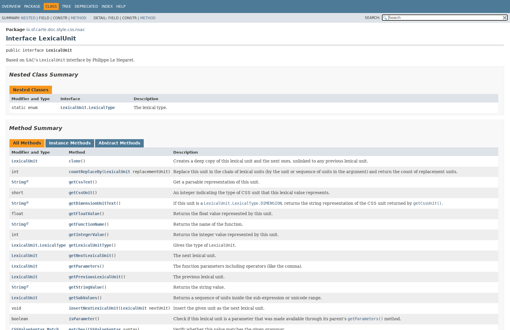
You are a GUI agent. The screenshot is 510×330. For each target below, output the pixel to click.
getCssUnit (80, 192)
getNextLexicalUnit (90, 255)
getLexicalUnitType (90, 245)
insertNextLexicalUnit (93, 308)
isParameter (82, 318)
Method (78, 18)
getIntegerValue (86, 234)
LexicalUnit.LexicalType (88, 107)
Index (107, 6)
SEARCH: (372, 18)
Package (32, 6)
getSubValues (83, 297)
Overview (11, 6)
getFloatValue (84, 213)
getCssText (80, 182)
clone (75, 161)
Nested (28, 18)
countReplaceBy (85, 171)
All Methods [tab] (27, 143)
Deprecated (86, 6)
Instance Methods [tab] (70, 143)
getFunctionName (86, 224)
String (19, 182)
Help (120, 6)
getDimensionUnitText (92, 203)
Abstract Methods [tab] (119, 143)
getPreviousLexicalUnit (95, 276)
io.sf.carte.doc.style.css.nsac (55, 29)
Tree (66, 6)
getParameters (84, 266)
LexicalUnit (24, 161)
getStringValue (85, 287)
